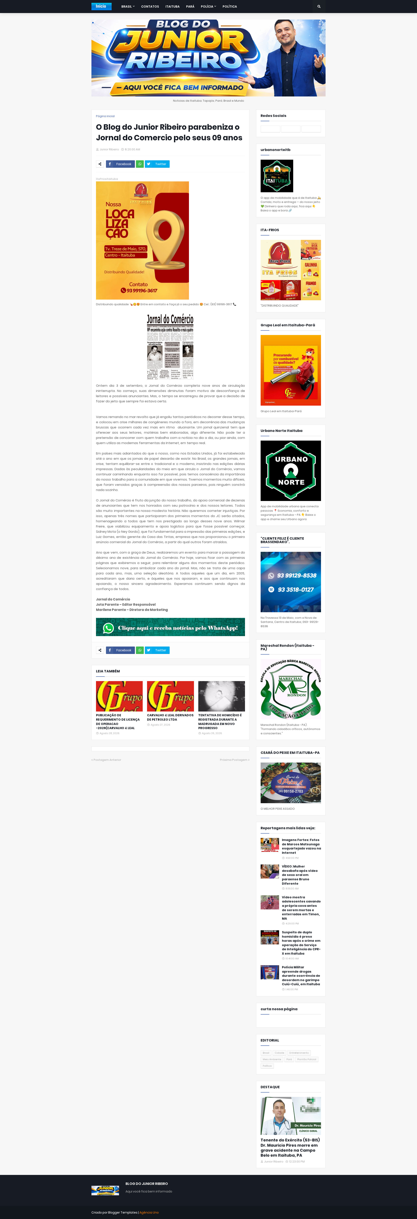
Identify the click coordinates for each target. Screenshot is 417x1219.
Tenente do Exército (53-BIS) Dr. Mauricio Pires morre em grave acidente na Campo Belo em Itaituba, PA (290, 1148)
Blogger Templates (122, 1212)
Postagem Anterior (107, 760)
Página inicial (105, 116)
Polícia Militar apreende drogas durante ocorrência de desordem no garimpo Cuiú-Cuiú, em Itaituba (301, 975)
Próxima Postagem (233, 760)
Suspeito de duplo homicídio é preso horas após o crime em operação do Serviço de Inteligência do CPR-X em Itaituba (301, 943)
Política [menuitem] (230, 6)
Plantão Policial (306, 1059)
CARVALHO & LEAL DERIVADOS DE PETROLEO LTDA (170, 717)
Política (267, 1066)
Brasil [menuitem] (126, 6)
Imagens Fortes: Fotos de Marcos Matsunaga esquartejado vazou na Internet (301, 846)
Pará (289, 1059)
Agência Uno (149, 1212)
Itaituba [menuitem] (172, 6)
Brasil (266, 1053)
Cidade (279, 1053)
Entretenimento (299, 1053)
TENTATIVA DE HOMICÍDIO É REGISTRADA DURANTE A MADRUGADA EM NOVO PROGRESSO (220, 721)
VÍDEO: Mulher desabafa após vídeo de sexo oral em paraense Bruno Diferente (300, 875)
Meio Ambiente (272, 1059)
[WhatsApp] (140, 164)
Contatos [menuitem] (150, 6)
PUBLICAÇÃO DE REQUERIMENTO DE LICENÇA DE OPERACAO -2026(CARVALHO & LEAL (118, 721)
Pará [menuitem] (190, 6)
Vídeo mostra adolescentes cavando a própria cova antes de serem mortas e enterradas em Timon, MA (301, 908)
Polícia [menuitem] (207, 6)
